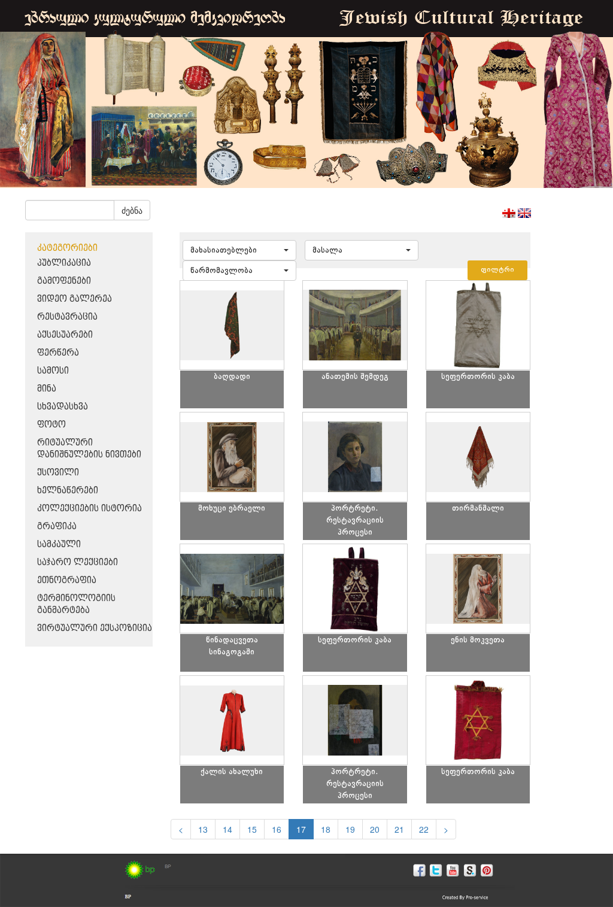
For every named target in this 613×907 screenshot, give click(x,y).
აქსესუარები (65, 335)
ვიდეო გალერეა (74, 299)
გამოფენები (64, 281)
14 (227, 829)
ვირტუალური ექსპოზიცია (94, 628)
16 (276, 829)
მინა (46, 389)
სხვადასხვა (62, 407)
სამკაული (59, 544)
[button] (239, 250)
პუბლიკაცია (64, 263)
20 (375, 829)
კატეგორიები (67, 248)
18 (325, 829)
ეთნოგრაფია (66, 580)
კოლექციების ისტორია (89, 508)
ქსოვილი (58, 473)
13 (203, 829)
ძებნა (132, 210)
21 (399, 829)
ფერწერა (58, 353)
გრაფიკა (57, 526)
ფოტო (51, 425)
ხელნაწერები (67, 491)
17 (301, 829)
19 (350, 829)
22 (424, 829)
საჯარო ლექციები (77, 562)
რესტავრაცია (67, 317)
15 (252, 829)
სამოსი (53, 371)
